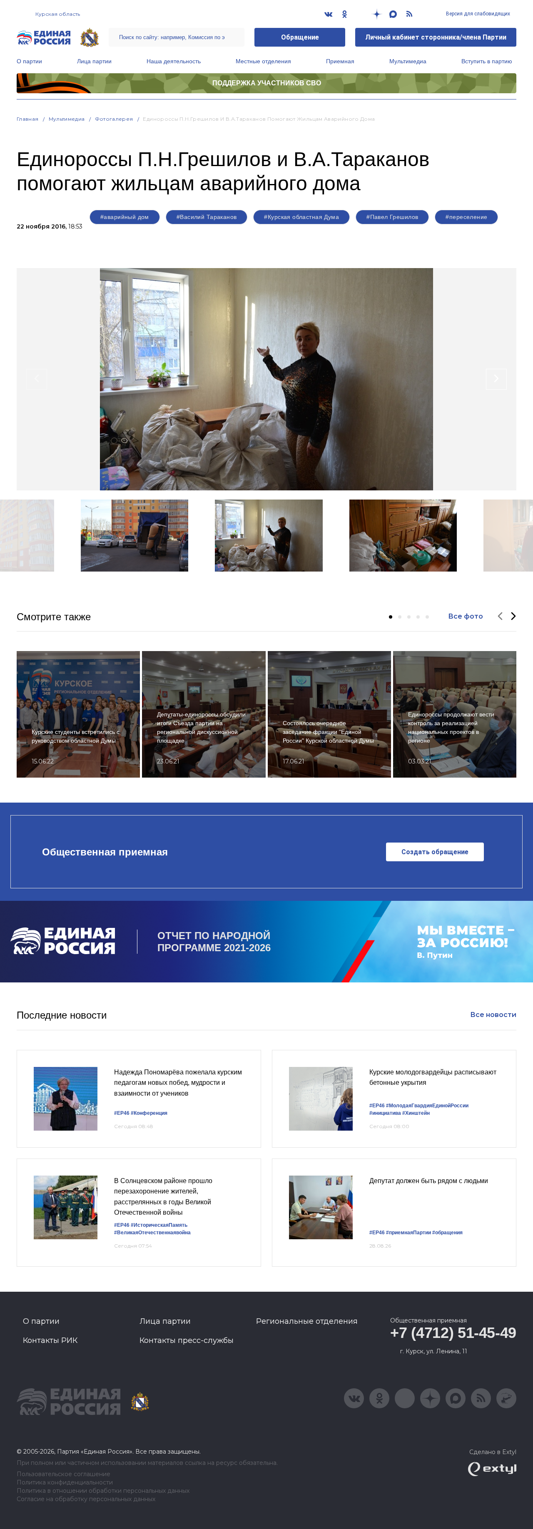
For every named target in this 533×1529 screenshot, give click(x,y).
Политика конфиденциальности (65, 1482)
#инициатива (385, 1113)
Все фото (465, 616)
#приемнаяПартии (408, 1233)
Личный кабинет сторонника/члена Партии (435, 37)
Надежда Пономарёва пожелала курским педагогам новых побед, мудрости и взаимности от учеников (178, 1083)
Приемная (340, 61)
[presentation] (36, 379)
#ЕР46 (122, 1113)
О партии (29, 61)
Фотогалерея (114, 119)
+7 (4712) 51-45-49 (453, 1332)
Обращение (300, 37)
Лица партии (94, 61)
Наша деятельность (174, 61)
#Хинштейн (416, 1113)
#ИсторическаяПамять (159, 1225)
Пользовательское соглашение (63, 1474)
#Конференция (149, 1113)
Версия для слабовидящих (477, 14)
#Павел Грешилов (392, 217)
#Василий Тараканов (207, 217)
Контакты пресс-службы (186, 1340)
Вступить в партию (486, 61)
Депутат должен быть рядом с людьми (428, 1180)
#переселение (466, 217)
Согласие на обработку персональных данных (86, 1499)
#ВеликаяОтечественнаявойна (152, 1233)
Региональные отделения (307, 1321)
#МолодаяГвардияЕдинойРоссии (427, 1106)
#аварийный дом (124, 217)
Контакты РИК (50, 1340)
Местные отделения (263, 61)
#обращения (447, 1233)
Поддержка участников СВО (266, 83)
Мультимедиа (407, 61)
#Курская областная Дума (301, 217)
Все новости (493, 1015)
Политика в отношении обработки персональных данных (103, 1490)
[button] (390, 617)
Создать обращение (434, 852)
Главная (28, 119)
